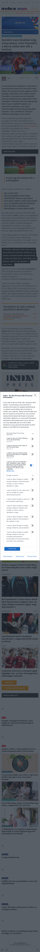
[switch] (31, 439)
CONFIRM (12, 549)
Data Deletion (7, 556)
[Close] (36, 396)
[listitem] (20, 433)
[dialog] (20, 476)
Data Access (20, 556)
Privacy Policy (32, 556)
